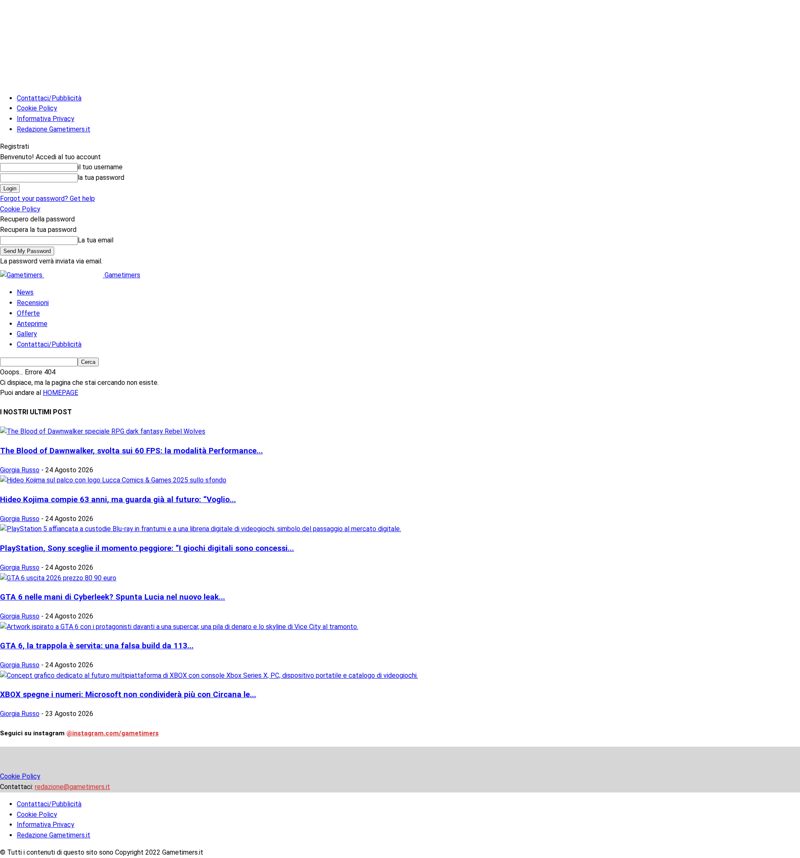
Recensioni (33, 303)
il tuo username (100, 167)
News (25, 292)
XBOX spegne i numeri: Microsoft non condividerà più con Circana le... (128, 694)
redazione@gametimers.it (72, 787)
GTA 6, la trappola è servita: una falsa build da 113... (97, 645)
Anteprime (32, 324)
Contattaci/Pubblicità (49, 98)
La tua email (95, 240)
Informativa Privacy (45, 119)
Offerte (28, 313)
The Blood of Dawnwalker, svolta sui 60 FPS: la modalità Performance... (131, 450)
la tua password (101, 178)
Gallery (27, 334)
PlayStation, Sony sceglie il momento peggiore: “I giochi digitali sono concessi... (147, 548)
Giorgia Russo (19, 470)
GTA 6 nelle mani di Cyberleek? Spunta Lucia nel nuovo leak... (112, 597)
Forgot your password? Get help (47, 199)
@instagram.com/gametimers (112, 733)
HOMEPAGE (60, 393)
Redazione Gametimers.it (53, 129)
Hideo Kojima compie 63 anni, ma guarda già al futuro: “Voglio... (118, 499)
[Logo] (22, 275)
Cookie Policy (37, 108)
